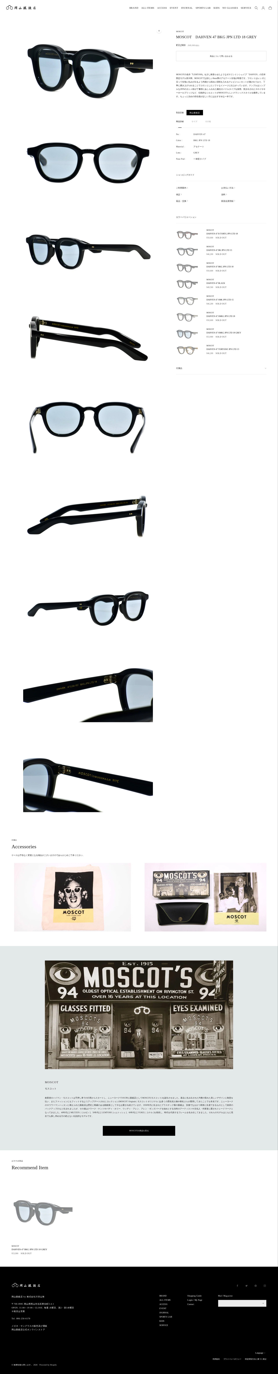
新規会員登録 (227, 201)
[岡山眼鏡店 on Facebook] (237, 1286)
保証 (178, 194)
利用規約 (216, 1359)
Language (259, 1353)
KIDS (217, 8)
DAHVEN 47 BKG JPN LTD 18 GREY (29, 1247)
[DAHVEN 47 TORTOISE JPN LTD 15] (187, 350)
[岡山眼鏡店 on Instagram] (265, 1286)
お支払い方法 (227, 188)
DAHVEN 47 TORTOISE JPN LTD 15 (222, 347)
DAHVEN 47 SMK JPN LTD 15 (220, 298)
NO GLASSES (230, 8)
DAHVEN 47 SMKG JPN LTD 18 (220, 314)
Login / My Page (194, 1300)
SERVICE (246, 8)
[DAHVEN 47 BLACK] (187, 284)
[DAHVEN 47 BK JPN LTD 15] (187, 251)
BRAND (133, 8)
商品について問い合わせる (221, 56)
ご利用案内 (181, 188)
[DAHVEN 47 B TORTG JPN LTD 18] (187, 234)
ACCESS (162, 8)
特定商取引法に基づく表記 (255, 1359)
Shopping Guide (194, 1296)
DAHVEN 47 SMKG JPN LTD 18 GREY (223, 331)
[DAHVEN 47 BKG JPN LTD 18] (187, 267)
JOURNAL (187, 8)
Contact (190, 1304)
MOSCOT (180, 31)
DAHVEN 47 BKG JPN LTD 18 (219, 265)
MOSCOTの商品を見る (139, 1131)
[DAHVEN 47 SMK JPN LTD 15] (187, 300)
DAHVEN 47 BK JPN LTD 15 (219, 248)
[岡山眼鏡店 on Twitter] (246, 1286)
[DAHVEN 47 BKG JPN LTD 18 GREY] (42, 1211)
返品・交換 (181, 201)
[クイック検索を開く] (256, 8)
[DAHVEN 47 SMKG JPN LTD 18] (187, 317)
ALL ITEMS (147, 8)
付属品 (179, 368)
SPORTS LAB (203, 8)
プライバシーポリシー (232, 1359)
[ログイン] (263, 8)
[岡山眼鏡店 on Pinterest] (256, 1286)
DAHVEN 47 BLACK (215, 281)
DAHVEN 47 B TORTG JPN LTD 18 (222, 232)
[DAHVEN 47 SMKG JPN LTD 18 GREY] (187, 333)
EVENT (174, 8)
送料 (223, 194)
